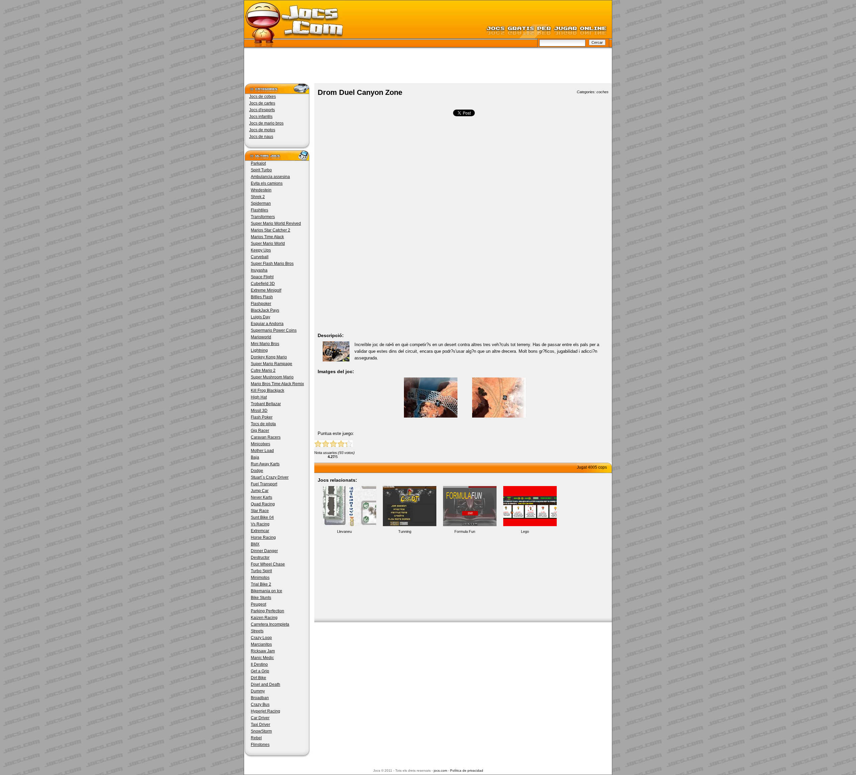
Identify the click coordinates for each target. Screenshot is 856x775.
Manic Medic (262, 657)
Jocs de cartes (262, 103)
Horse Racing (263, 537)
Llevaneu (344, 531)
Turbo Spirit (261, 571)
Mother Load (262, 450)
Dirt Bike (258, 677)
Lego (525, 531)
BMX (255, 544)
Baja (255, 457)
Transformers (263, 216)
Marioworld (261, 337)
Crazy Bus (260, 704)
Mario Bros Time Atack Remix (277, 383)
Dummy (258, 691)
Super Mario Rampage (271, 363)
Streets (257, 631)
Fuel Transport (264, 484)
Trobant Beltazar (266, 404)
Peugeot (258, 604)
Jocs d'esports (262, 110)
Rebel (256, 738)
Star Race (260, 510)
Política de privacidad (466, 770)
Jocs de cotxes (262, 96)
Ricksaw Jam (263, 651)
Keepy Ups (261, 250)
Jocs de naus (261, 136)
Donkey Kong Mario (269, 357)
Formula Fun (464, 531)
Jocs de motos (262, 130)
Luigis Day (260, 317)
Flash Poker (262, 417)
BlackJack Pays (265, 310)
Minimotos (260, 577)
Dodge (257, 470)
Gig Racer (260, 430)
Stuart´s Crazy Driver (270, 477)
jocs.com (440, 770)
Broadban (260, 697)
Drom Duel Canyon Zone (360, 92)
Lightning (259, 350)
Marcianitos (261, 644)
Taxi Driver (260, 724)
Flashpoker (261, 303)
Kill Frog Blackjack (267, 390)
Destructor (260, 557)
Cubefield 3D (263, 283)
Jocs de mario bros (266, 123)
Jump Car (260, 490)
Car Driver (260, 718)
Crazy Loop (261, 637)
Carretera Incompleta (270, 624)
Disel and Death (265, 684)
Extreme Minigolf (266, 290)
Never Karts (261, 497)
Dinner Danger (264, 551)
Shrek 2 (258, 196)
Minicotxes (260, 444)
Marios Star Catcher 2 (270, 230)
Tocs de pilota (263, 424)
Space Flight (262, 277)
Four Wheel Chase (268, 564)
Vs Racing (260, 524)
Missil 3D (259, 410)
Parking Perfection (267, 611)
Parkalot (258, 163)
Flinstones (260, 744)
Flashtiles (259, 210)
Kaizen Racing (264, 617)
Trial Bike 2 (261, 584)
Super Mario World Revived (276, 223)
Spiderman (261, 203)
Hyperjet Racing (265, 711)
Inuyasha (259, 270)
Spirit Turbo (261, 170)
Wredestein (261, 190)
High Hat (259, 397)
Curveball (260, 257)
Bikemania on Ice (266, 591)
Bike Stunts (261, 597)
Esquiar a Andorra (267, 323)
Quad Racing (263, 504)
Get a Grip (260, 671)
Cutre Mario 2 (263, 370)
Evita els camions (267, 183)
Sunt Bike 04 (262, 517)
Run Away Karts (265, 464)
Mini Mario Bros (265, 343)
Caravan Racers (266, 437)
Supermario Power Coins (274, 330)
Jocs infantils (261, 116)
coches (603, 92)
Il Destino (259, 664)
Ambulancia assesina (270, 176)
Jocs (293, 25)
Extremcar (260, 530)
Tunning (404, 531)
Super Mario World (268, 243)
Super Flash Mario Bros (272, 263)
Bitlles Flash (262, 297)
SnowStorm (261, 731)
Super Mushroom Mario (272, 377)
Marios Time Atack (267, 237)
